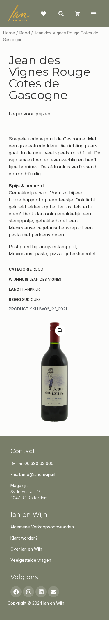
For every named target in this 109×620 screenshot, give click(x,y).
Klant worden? (24, 537)
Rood (24, 33)
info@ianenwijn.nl (38, 474)
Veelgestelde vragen (30, 560)
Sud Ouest (32, 299)
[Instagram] (28, 591)
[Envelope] (53, 591)
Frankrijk (30, 289)
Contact (22, 451)
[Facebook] (16, 591)
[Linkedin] (41, 591)
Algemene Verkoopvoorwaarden (42, 526)
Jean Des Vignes (45, 279)
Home (9, 33)
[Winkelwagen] (77, 13)
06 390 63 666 (38, 463)
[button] (93, 13)
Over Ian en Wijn (26, 549)
